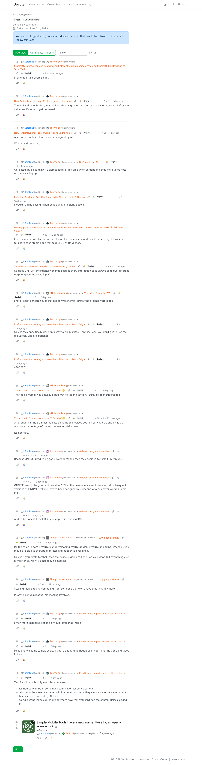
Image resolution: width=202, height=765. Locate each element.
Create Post (54, 4)
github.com (42, 730)
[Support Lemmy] (90, 4)
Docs (155, 759)
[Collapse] (16, 61)
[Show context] (16, 73)
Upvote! (19, 4)
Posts (50, 52)
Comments (36, 52)
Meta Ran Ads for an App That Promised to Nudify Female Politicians (49, 197)
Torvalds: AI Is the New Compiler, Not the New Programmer (44, 266)
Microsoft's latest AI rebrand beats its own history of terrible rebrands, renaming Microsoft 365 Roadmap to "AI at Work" (69, 68)
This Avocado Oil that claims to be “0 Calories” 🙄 (39, 390)
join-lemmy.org (178, 759)
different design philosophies (94, 451)
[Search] (164, 4)
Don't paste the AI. (88, 162)
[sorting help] (90, 52)
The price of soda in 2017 (97, 293)
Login (172, 4)
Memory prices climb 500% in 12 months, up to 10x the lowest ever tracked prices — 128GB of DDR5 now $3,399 (68, 229)
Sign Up (182, 4)
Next (18, 749)
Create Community (75, 4)
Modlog (130, 759)
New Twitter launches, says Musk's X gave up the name (43, 101)
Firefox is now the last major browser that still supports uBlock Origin (49, 324)
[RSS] (95, 52)
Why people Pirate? (109, 537)
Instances (143, 759)
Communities (37, 4)
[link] (21, 73)
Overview (20, 52)
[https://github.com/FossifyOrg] (28, 726)
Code (163, 759)
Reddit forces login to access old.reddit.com (102, 613)
